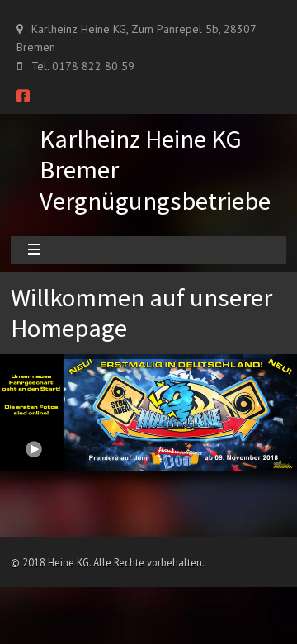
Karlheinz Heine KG (141, 138)
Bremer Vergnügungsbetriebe (155, 184)
